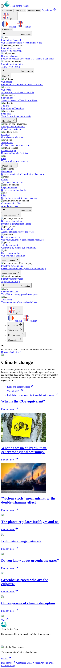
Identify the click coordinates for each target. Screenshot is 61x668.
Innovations (16, 34)
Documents (9, 165)
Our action (8, 120)
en (12, 18)
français (12, 26)
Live (6, 75)
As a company (10, 260)
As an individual (11, 215)
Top (5, 620)
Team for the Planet (19, 6)
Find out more (34, 10)
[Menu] (2, 6)
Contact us (21, 662)
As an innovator (11, 272)
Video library (15, 391)
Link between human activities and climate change (32, 395)
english (27, 26)
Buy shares (49, 10)
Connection (7, 30)
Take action (16, 210)
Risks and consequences (20, 386)
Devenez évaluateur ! (11, 352)
